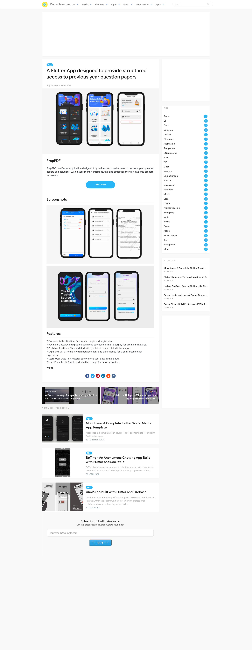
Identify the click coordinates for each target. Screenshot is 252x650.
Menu (126, 4)
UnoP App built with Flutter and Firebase (116, 492)
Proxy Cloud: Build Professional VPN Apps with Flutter (193, 304)
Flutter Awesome (60, 4)
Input (114, 4)
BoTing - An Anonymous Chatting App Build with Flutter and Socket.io (118, 460)
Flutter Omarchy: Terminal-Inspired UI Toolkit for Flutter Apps (197, 277)
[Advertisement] (126, 33)
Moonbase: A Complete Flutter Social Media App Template (195, 268)
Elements (99, 4)
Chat (89, 453)
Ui (74, 4)
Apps (158, 4)
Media (85, 4)
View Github (100, 185)
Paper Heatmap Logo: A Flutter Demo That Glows (190, 295)
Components (142, 4)
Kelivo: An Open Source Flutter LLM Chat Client (189, 286)
